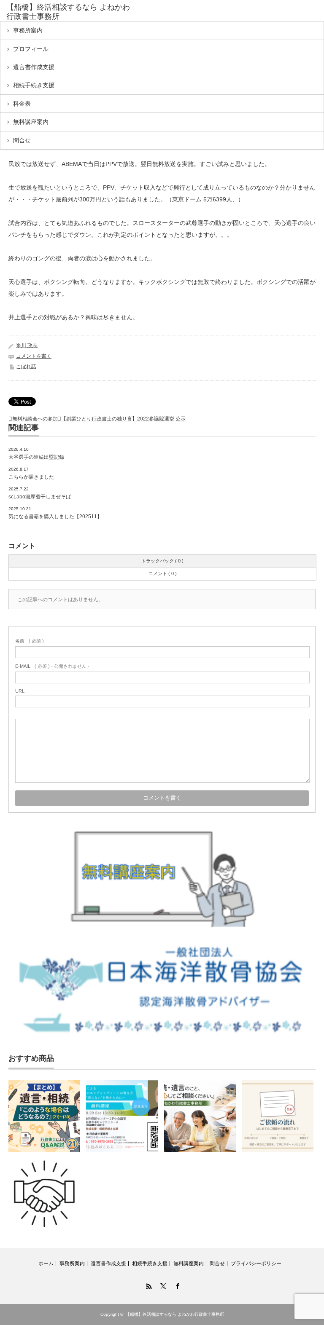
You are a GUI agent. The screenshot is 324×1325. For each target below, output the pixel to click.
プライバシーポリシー (256, 1263)
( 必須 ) (29, 640)
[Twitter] (162, 1285)
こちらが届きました (31, 477)
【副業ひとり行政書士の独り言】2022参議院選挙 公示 (123, 419)
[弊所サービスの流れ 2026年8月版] (277, 1116)
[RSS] (147, 1285)
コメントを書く (33, 356)
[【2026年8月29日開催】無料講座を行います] (122, 1116)
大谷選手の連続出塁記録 (36, 457)
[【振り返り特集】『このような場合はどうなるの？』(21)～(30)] (44, 1116)
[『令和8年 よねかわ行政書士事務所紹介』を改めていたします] (200, 1116)
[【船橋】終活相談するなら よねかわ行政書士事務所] (71, 12)
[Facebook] (176, 1285)
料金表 (22, 103)
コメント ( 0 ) (162, 573)
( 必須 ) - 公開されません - (52, 666)
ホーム (46, 1263)
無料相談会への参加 (35, 419)
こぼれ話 (26, 366)
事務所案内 (28, 30)
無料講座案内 (31, 121)
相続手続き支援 (33, 85)
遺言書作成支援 (33, 67)
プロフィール (31, 49)
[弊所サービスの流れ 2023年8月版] (44, 1194)
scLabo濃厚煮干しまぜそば (39, 497)
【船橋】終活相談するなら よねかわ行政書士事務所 (175, 1314)
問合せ (22, 140)
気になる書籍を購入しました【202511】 (55, 516)
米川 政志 (27, 345)
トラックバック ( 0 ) (162, 560)
